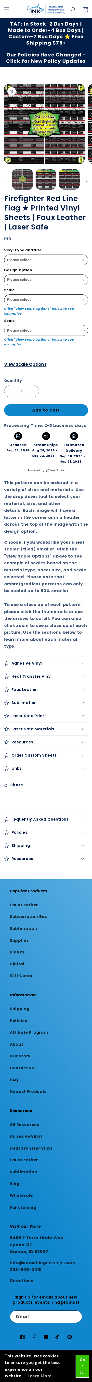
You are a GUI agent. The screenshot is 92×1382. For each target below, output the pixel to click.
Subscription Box (28, 916)
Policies (18, 1020)
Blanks (17, 952)
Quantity (13, 380)
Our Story (20, 1056)
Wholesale (21, 1195)
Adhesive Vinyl (26, 1136)
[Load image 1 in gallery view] (22, 179)
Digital (17, 964)
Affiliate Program (29, 1032)
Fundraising (23, 1207)
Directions (22, 1280)
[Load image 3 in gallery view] (69, 179)
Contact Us (22, 1068)
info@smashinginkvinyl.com (42, 1262)
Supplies (19, 940)
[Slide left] (5, 180)
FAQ (14, 1079)
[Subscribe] (76, 1316)
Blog (15, 1183)
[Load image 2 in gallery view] (46, 179)
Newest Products (28, 1091)
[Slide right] (86, 180)
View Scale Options (25, 364)
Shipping (19, 1008)
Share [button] (16, 784)
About (16, 1044)
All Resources (24, 1124)
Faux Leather (24, 904)
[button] (7, 10)
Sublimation (23, 928)
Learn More (39, 1376)
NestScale (57, 470)
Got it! (82, 1366)
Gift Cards (21, 975)
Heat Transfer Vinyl (31, 1148)
